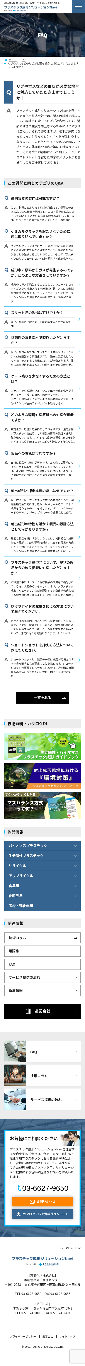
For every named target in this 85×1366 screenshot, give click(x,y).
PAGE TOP (73, 1248)
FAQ (24, 60)
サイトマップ (67, 1336)
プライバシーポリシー (23, 1336)
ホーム (13, 60)
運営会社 (47, 1336)
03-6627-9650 (45, 1188)
